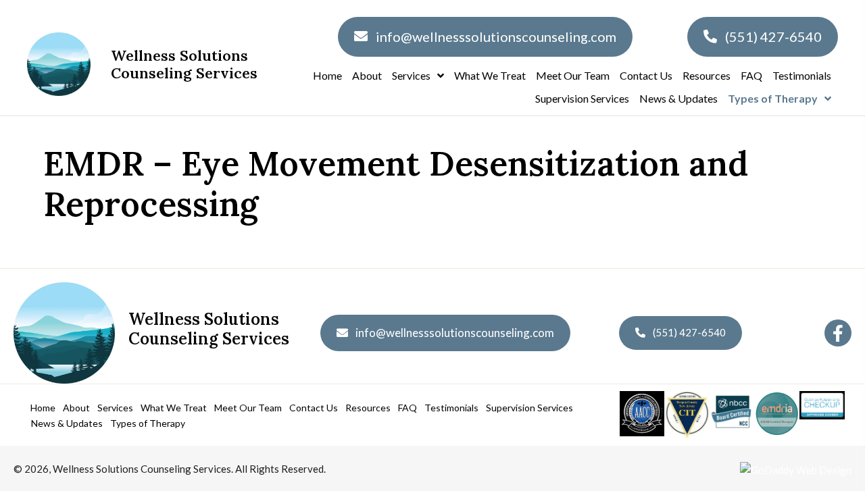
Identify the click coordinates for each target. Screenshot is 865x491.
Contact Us (313, 407)
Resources (368, 407)
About (76, 407)
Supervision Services (529, 407)
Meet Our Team (248, 407)
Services (115, 407)
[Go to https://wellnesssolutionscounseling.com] (153, 333)
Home (42, 407)
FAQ (407, 407)
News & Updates (67, 423)
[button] (837, 332)
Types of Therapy (147, 423)
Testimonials (451, 407)
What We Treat (174, 407)
